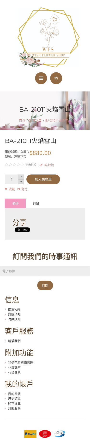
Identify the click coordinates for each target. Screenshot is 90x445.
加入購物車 (43, 179)
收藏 (12, 189)
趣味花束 (35, 120)
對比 (24, 189)
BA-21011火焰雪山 (58, 120)
